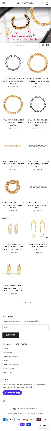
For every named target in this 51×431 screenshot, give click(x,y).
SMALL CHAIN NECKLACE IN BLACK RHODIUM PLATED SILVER (38, 122)
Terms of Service (8, 368)
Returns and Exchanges (10, 356)
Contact (5, 348)
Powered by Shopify (36, 414)
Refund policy (7, 372)
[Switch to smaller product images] (47, 45)
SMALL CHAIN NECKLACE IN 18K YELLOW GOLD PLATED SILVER (13, 122)
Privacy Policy (7, 352)
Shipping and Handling (10, 364)
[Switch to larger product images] (43, 45)
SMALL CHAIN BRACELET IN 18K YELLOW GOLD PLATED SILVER (13, 205)
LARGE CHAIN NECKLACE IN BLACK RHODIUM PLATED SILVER (13, 81)
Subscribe (10, 335)
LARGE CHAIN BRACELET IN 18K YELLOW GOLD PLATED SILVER (13, 164)
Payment (5, 360)
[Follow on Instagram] (3, 401)
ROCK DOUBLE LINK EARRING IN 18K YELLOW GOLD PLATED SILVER (13, 288)
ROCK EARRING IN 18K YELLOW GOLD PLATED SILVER (38, 246)
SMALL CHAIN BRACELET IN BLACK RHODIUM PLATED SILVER (38, 205)
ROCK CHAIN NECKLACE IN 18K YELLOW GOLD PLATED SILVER (38, 81)
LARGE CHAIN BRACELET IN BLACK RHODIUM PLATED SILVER (38, 164)
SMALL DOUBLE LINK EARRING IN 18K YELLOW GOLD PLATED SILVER (13, 246)
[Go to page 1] (20, 302)
